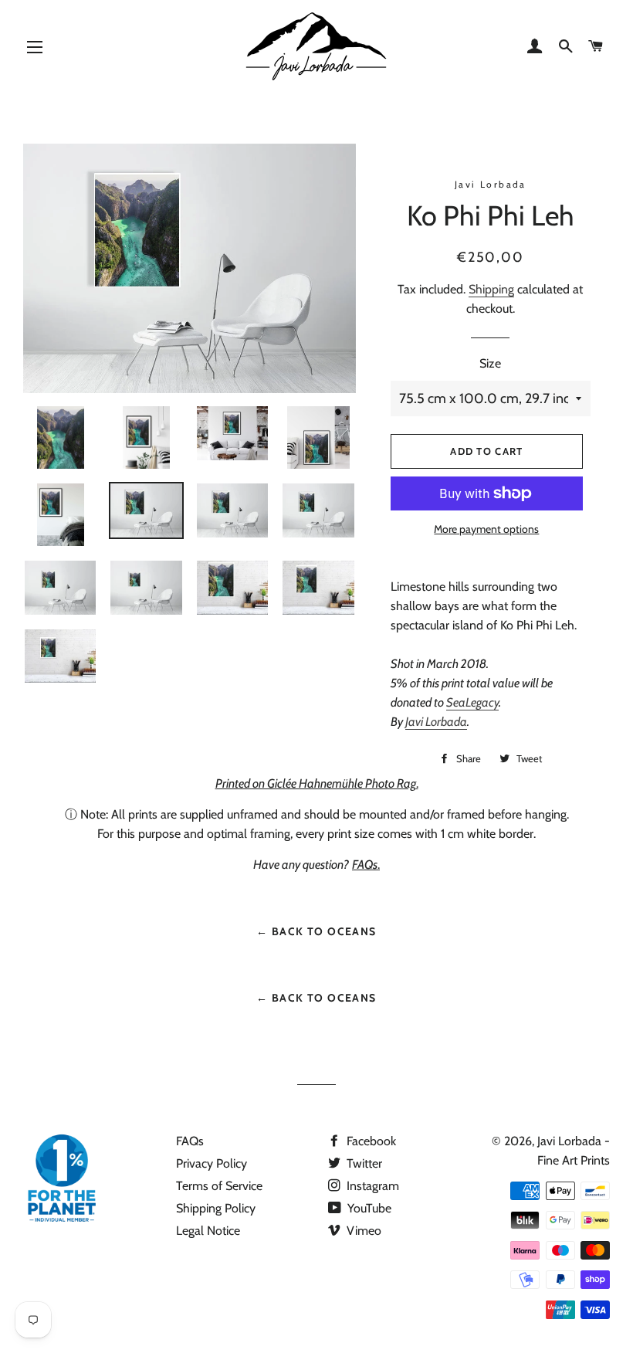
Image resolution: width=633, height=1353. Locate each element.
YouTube (367, 1208)
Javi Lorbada (436, 721)
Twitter (363, 1163)
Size (490, 363)
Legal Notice (208, 1230)
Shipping (491, 289)
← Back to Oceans (316, 931)
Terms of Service (219, 1185)
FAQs (190, 1141)
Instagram (371, 1185)
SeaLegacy (472, 702)
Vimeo (362, 1230)
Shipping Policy (216, 1208)
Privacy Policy (211, 1163)
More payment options (486, 529)
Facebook (370, 1141)
